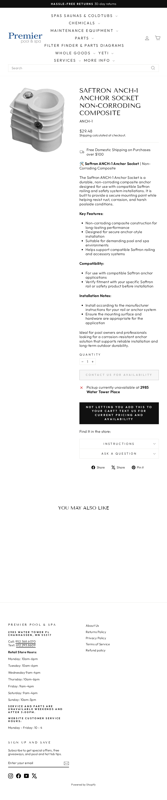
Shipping (85, 135)
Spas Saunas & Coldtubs (82, 15)
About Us (92, 626)
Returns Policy (96, 632)
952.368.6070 (25, 641)
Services (66, 60)
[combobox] (83, 68)
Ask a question (119, 453)
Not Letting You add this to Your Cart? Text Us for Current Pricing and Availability (119, 413)
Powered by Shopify (83, 784)
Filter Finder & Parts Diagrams (84, 45)
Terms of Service (98, 644)
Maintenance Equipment (83, 30)
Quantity (90, 354)
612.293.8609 (26, 645)
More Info (98, 60)
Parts (83, 38)
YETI (104, 53)
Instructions (119, 444)
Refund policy (96, 650)
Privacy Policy (96, 638)
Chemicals (83, 23)
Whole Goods (73, 53)
